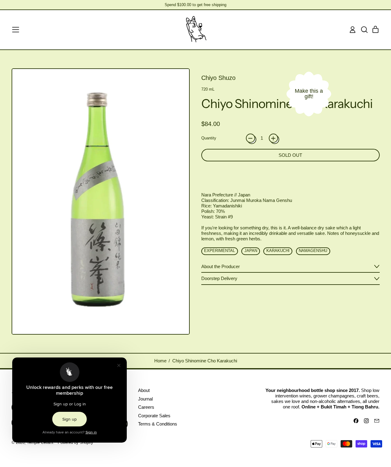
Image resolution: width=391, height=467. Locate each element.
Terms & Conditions (157, 423)
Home (160, 360)
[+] (273, 138)
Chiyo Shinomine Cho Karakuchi (204, 360)
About (144, 390)
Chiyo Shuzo (218, 77)
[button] (364, 30)
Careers (146, 407)
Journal (145, 398)
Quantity (208, 138)
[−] (250, 138)
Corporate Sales (154, 415)
